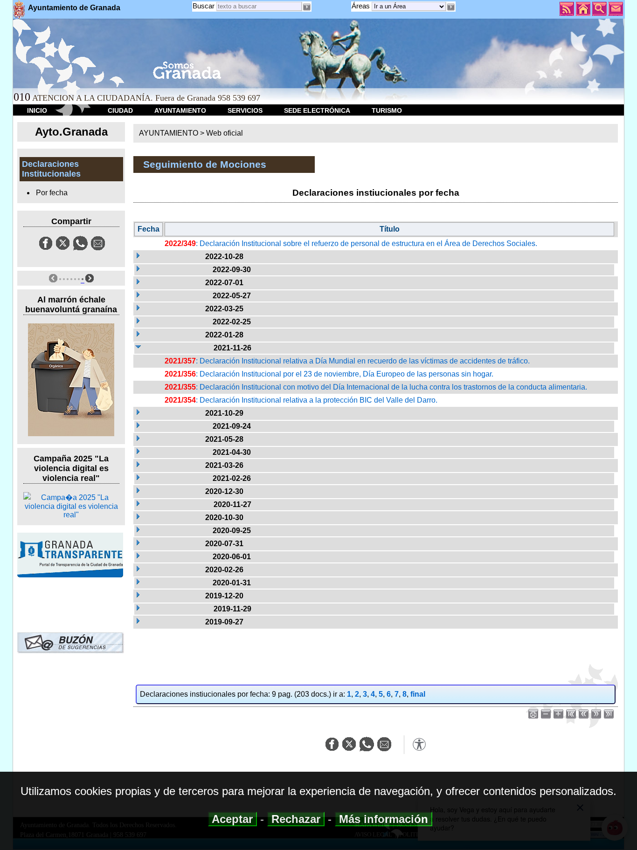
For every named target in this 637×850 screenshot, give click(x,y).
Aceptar (232, 819)
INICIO (37, 110)
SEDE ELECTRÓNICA (317, 110)
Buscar (204, 6)
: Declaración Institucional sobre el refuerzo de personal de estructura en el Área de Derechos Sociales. (351, 243)
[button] (451, 7)
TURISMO (387, 110)
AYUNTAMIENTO (180, 110)
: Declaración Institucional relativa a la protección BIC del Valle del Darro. (301, 400)
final (417, 694)
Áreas (362, 6)
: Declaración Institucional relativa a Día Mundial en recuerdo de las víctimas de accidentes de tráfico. (347, 361)
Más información (383, 819)
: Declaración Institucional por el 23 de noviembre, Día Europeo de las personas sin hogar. (329, 374)
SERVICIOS (245, 110)
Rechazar (296, 819)
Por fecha (52, 193)
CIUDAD (120, 110)
